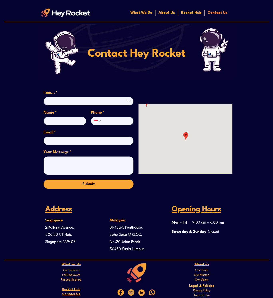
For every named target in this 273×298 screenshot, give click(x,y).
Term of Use (201, 295)
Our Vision (201, 279)
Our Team (201, 270)
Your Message (57, 152)
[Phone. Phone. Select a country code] (97, 121)
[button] (141, 13)
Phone (97, 112)
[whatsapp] (152, 292)
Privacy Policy (201, 290)
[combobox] (89, 101)
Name (50, 112)
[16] (131, 292)
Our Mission (201, 275)
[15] (121, 292)
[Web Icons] (141, 292)
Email (50, 132)
